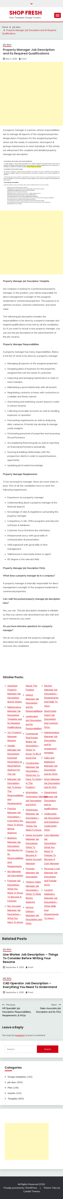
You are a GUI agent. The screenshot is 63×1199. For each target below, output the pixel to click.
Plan (10, 1087)
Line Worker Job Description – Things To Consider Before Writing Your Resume (30, 958)
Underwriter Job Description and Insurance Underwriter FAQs (52, 821)
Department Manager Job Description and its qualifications (51, 800)
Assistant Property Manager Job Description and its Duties (14, 693)
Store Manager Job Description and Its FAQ (52, 783)
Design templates (17, 1076)
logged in (20, 1035)
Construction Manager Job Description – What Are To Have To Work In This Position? (33, 775)
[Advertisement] (31, 94)
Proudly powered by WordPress (21, 1187)
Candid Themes (31, 1191)
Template (13, 1098)
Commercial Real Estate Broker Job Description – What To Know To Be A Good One (33, 745)
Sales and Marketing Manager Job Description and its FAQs (51, 765)
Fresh (24, 58)
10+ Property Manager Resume (14, 736)
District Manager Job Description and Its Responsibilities (34, 702)
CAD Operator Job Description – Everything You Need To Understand (30, 985)
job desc (7, 44)
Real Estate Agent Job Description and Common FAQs (51, 719)
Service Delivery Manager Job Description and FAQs (34, 915)
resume (11, 1093)
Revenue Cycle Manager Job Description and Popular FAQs (52, 876)
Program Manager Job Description (32, 872)
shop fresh (25, 13)
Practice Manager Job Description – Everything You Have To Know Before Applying (15, 820)
